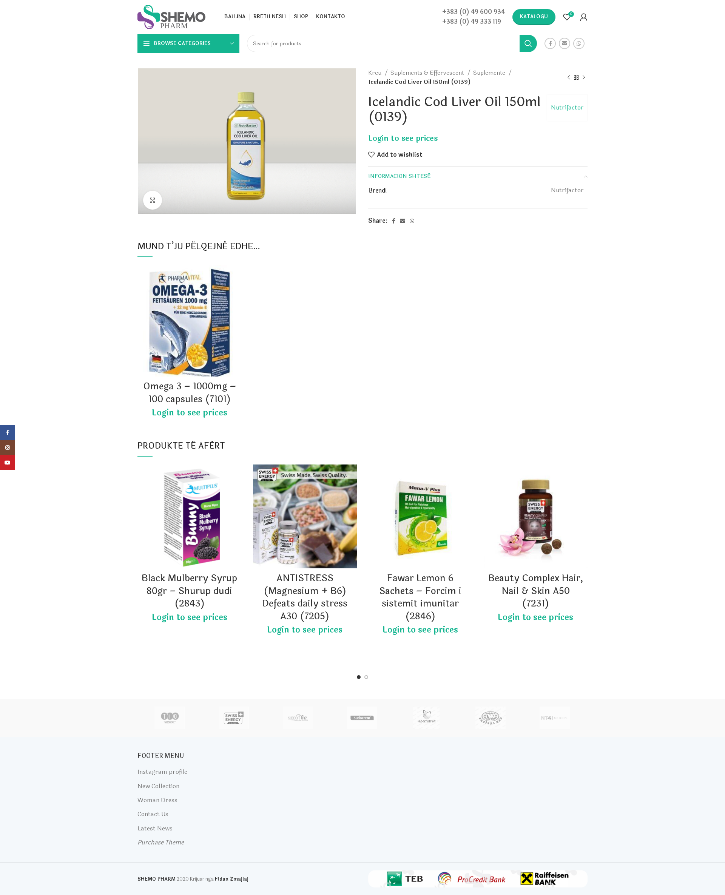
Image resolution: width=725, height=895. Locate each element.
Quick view (236, 294)
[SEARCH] (528, 43)
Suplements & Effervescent (428, 72)
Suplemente (490, 72)
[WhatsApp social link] (579, 43)
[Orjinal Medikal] (490, 718)
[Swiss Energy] (234, 718)
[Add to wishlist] (236, 277)
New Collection (158, 786)
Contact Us (152, 814)
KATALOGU (534, 16)
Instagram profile (162, 771)
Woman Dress (157, 800)
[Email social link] (564, 43)
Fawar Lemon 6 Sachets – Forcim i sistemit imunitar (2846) (420, 597)
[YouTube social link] (7, 462)
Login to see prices (403, 138)
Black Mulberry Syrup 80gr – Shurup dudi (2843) (189, 591)
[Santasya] (426, 718)
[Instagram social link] (7, 447)
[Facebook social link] (550, 43)
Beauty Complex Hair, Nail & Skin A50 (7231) (535, 591)
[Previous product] (568, 77)
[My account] (583, 17)
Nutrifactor (567, 107)
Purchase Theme (160, 842)
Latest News (155, 828)
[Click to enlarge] (152, 200)
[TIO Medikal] (169, 718)
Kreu (375, 72)
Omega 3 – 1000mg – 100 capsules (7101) (189, 393)
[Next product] (584, 77)
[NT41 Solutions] (555, 718)
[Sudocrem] (362, 718)
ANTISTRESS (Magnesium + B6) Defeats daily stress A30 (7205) (304, 597)
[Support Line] (298, 718)
